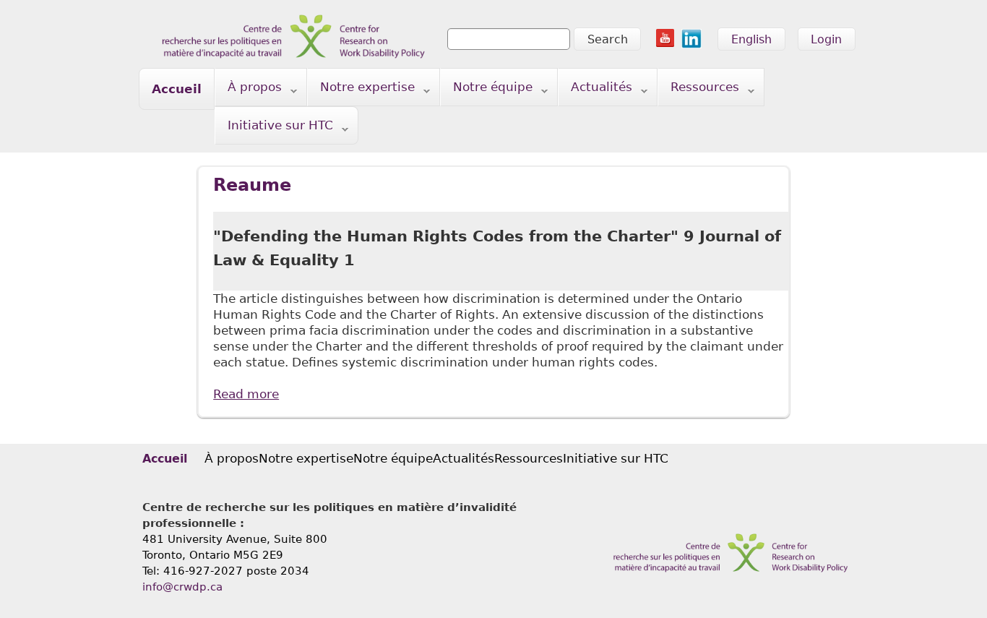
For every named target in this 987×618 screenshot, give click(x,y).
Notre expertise (361, 90)
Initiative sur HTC (274, 128)
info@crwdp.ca (182, 586)
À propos (248, 90)
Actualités (595, 90)
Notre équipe (487, 90)
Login (826, 39)
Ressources (698, 90)
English (751, 39)
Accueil (177, 89)
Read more (246, 394)
